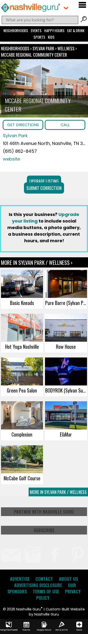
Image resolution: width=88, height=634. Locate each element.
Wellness (66, 48)
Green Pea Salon (22, 390)
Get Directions (23, 125)
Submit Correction (44, 188)
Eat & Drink (75, 30)
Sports (39, 37)
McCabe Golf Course (22, 478)
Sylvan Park (44, 48)
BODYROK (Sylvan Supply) (66, 390)
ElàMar (66, 434)
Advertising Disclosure (38, 585)
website (11, 159)
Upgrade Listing (44, 181)
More (79, 629)
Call (65, 125)
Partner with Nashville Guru (44, 512)
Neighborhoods (15, 30)
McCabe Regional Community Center (34, 55)
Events (36, 30)
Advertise (20, 579)
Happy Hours (54, 30)
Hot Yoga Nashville (22, 346)
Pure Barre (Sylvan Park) (66, 302)
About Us (68, 579)
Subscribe (44, 530)
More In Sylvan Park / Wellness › (36, 262)
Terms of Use (46, 591)
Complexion (21, 434)
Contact (44, 579)
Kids (51, 37)
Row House (66, 346)
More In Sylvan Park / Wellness (58, 492)
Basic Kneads (22, 302)
